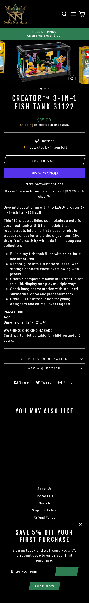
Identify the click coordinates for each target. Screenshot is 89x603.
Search (44, 503)
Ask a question (44, 368)
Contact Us (44, 496)
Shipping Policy (44, 510)
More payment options (44, 184)
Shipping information (44, 358)
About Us (44, 488)
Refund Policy (45, 517)
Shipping (26, 125)
